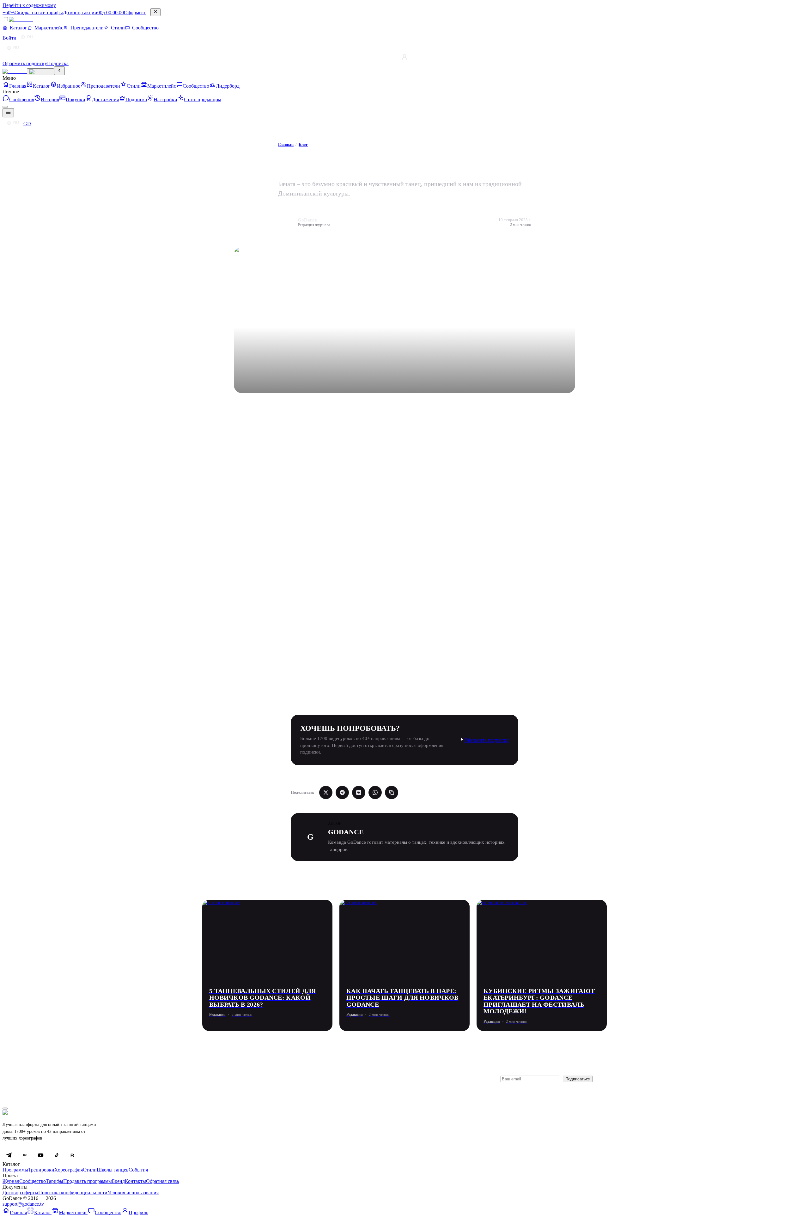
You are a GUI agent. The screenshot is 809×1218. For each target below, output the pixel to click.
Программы (15, 1169)
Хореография (68, 1169)
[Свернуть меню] (59, 70)
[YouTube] (40, 1155)
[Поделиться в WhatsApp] (375, 792)
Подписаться (577, 1079)
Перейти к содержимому (29, 5)
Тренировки (41, 1169)
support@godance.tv (23, 1204)
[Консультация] (5, 1108)
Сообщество (32, 1181)
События (138, 1169)
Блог (303, 144)
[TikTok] (56, 1155)
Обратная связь (162, 1181)
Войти (9, 37)
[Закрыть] (155, 12)
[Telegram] (9, 1155)
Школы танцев (113, 1169)
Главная (286, 144)
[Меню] (8, 112)
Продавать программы (87, 1181)
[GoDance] (15, 71)
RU (30, 37)
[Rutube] (72, 1155)
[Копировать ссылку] (391, 792)
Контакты (135, 1181)
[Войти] (404, 57)
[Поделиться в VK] (358, 792)
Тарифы (54, 1181)
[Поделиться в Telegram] (342, 792)
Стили (90, 1169)
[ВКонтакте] (24, 1155)
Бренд (118, 1181)
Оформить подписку (486, 740)
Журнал (11, 1181)
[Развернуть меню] (40, 71)
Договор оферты (20, 1192)
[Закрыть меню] (5, 107)
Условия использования (133, 1192)
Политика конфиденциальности (72, 1192)
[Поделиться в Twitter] (325, 792)
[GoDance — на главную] (32, 21)
